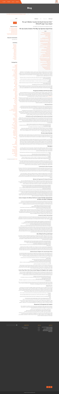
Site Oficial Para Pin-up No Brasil (46, 44)
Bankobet (16, 96)
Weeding (16, 154)
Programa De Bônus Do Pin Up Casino (45, 32)
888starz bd (15, 86)
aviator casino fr (15, 90)
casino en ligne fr (15, 105)
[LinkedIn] (47, 387)
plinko (16, 140)
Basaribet (16, 97)
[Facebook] (51, 387)
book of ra (16, 101)
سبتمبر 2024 (14, 47)
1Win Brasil (16, 65)
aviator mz (16, 93)
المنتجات (8, 1)
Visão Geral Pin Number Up (47, 33)
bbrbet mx (16, 99)
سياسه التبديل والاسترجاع (25, 327)
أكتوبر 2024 (15, 46)
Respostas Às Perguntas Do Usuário (46, 49)
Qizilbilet (16, 142)
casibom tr (16, 103)
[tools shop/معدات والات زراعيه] (56, 2)
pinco (16, 139)
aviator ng (16, 94)
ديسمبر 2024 (14, 44)
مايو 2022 (15, 57)
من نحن (13, 1)
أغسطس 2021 (14, 58)
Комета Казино (15, 155)
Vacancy (16, 148)
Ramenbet (16, 143)
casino (16, 104)
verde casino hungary (14, 149)
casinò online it (15, 108)
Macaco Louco (48, 61)
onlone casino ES (15, 134)
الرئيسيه (17, 1)
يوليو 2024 (15, 49)
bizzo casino (15, 100)
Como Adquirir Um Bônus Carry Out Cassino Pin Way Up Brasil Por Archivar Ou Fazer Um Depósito (45, 41)
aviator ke (16, 92)
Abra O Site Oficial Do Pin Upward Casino (45, 62)
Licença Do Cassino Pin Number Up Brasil (45, 43)
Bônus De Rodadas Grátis (47, 68)
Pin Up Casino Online (47, 69)
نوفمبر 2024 (14, 45)
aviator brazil (15, 88)
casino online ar (15, 107)
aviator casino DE (15, 89)
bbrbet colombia (15, 98)
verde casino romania (14, 151)
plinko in (16, 141)
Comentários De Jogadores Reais (46, 54)
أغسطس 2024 (14, 48)
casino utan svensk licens (14, 109)
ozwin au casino (15, 135)
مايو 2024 (15, 51)
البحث (16, 18)
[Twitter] (49, 387)
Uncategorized (15, 147)
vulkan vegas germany (14, 153)
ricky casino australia (14, 144)
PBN (16, 136)
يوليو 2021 (15, 59)
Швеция (16, 156)
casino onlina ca (15, 106)
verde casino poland (14, 150)
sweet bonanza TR (15, 146)
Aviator (16, 87)
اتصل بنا (4, 1)
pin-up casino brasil (50, 96)
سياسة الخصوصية (25, 328)
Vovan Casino (15, 152)
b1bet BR (16, 95)
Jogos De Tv (48, 63)
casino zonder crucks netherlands (13, 110)
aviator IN (16, 91)
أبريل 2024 (15, 52)
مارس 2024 (15, 53)
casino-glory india (15, 111)
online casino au (15, 133)
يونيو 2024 (15, 50)
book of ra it (15, 102)
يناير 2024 (15, 55)
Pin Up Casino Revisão (47, 36)
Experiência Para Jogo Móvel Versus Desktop (45, 58)
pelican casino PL (15, 137)
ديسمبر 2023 (14, 56)
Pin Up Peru (16, 138)
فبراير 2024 (15, 54)
